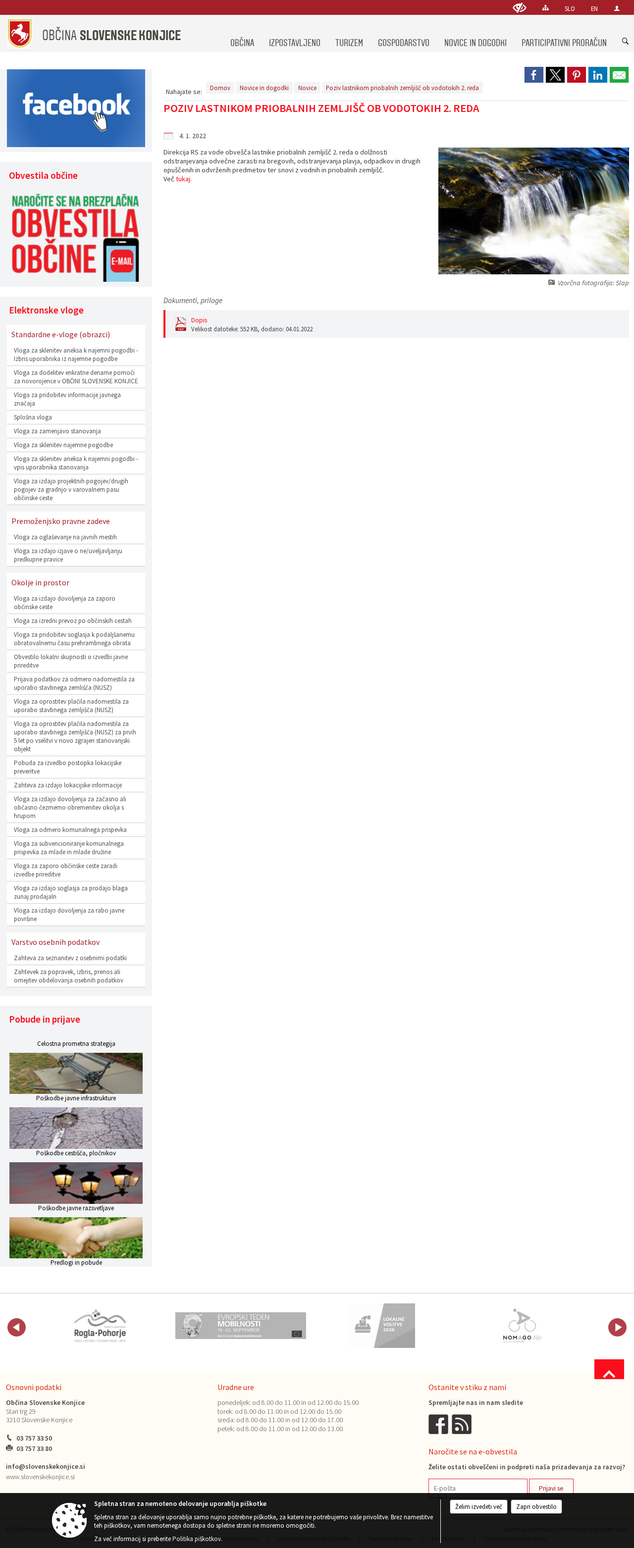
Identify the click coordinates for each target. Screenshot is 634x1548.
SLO (570, 8)
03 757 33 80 (34, 1449)
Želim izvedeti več (478, 1506)
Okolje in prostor (40, 582)
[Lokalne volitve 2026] (381, 1325)
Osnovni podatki (33, 1387)
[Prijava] (617, 8)
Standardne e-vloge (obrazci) (60, 334)
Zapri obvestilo (536, 1506)
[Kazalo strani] (545, 7)
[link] (534, 75)
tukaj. (184, 178)
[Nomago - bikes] (522, 1325)
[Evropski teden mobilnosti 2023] (240, 1325)
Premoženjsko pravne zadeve (60, 521)
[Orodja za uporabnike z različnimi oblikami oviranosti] (520, 7)
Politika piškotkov (196, 1539)
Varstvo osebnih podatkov (55, 942)
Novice (307, 88)
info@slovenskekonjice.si (45, 1466)
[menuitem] (242, 33)
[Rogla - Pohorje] (100, 1325)
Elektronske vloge (46, 310)
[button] (16, 1327)
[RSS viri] (463, 1423)
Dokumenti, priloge (192, 300)
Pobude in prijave (44, 1019)
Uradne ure (235, 1387)
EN (594, 8)
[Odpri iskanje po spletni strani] (625, 41)
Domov (220, 88)
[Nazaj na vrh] (609, 1369)
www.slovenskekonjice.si (40, 1477)
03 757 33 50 (34, 1438)
